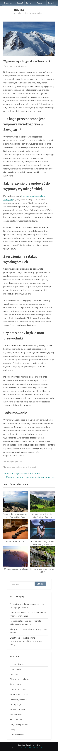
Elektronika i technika (19, 679)
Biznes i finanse (17, 664)
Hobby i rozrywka (18, 689)
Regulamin (41, 3)
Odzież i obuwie (17, 709)
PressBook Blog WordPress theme (33, 748)
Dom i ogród (15, 669)
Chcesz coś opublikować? (13, 3)
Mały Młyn (19, 9)
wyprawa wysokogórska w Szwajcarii (21, 467)
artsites (23, 66)
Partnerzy (29, 3)
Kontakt (51, 3)
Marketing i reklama (19, 699)
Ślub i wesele (16, 719)
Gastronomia (15, 684)
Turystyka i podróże (14, 461)
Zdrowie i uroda (17, 735)
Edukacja (14, 674)
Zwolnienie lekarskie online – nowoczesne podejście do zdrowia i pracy (26, 641)
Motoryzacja (15, 704)
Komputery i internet (19, 694)
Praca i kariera (16, 714)
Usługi (13, 730)
